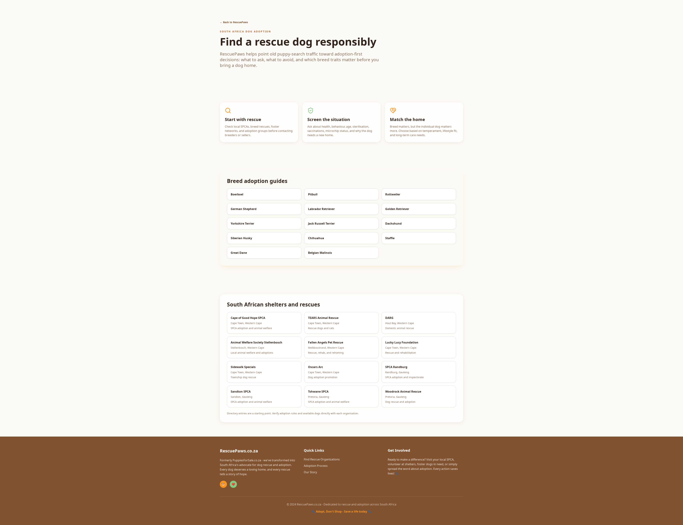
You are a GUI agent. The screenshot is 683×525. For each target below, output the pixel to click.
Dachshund (393, 223)
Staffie (390, 238)
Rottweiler (392, 194)
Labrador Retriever (321, 209)
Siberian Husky (241, 238)
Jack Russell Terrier (321, 223)
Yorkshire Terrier (242, 223)
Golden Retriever (397, 209)
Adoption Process (316, 466)
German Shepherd (243, 209)
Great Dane (239, 253)
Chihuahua (316, 238)
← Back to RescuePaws (234, 22)
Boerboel (237, 194)
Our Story (310, 472)
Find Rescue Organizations (322, 459)
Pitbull (312, 194)
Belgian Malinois (320, 253)
